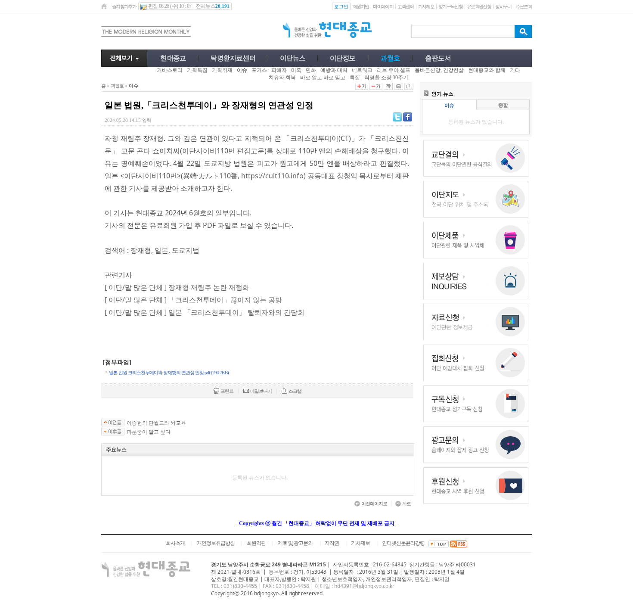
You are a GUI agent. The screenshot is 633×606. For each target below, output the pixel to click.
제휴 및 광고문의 (295, 543)
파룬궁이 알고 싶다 (149, 432)
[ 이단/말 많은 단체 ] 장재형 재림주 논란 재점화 (177, 287)
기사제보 (426, 6)
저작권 (332, 543)
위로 (406, 503)
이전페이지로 (374, 503)
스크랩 (295, 391)
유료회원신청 (479, 6)
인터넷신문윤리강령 (403, 543)
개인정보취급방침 (216, 543)
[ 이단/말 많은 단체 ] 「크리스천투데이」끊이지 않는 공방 (193, 300)
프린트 (226, 391)
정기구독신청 (450, 6)
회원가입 (361, 6)
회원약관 (256, 543)
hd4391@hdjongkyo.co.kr (364, 586)
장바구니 (503, 6)
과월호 (117, 85)
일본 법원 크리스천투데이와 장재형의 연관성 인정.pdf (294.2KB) (169, 372)
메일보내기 (261, 391)
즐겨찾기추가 (124, 6)
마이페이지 (383, 6)
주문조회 (524, 6)
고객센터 (405, 6)
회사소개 (175, 543)
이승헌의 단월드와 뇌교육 (156, 423)
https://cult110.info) (273, 175)
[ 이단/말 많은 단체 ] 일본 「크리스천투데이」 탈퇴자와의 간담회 (204, 312)
